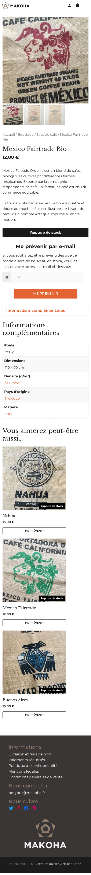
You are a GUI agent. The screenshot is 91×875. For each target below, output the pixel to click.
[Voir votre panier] (77, 5)
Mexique (12, 398)
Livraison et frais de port (29, 754)
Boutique (26, 135)
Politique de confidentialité (33, 765)
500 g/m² (13, 383)
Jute (9, 414)
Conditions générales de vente (35, 777)
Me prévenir (45, 294)
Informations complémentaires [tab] (35, 310)
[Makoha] (15, 5)
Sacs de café (46, 135)
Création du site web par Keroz (58, 864)
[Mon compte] (70, 5)
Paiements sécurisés (26, 760)
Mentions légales (23, 771)
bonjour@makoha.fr (26, 793)
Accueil (9, 135)
